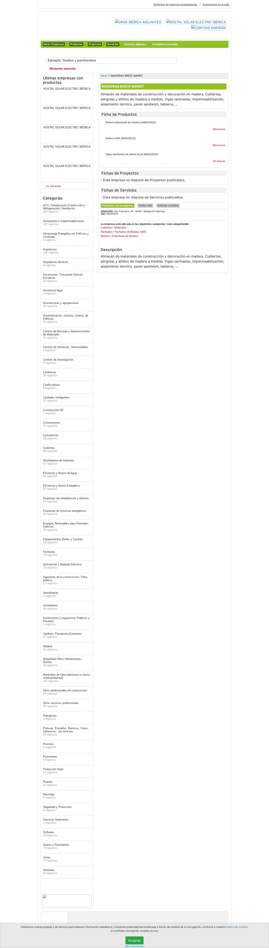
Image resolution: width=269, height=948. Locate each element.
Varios (50, 859)
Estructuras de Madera (125, 236)
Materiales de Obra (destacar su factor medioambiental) (66, 678)
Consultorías (50, 437)
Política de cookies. (236, 926)
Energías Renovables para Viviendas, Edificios (66, 526)
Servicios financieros (56, 821)
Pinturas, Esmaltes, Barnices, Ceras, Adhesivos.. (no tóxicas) (65, 731)
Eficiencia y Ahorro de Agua (60, 474)
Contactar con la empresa (117, 205)
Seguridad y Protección (57, 808)
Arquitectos (51, 251)
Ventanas (50, 871)
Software (50, 834)
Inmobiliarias (50, 594)
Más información (134, 946)
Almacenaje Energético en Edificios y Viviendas (66, 237)
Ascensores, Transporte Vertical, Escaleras (63, 277)
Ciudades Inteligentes (56, 399)
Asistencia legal (52, 292)
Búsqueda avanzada (62, 68)
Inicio (104, 75)
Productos (76, 44)
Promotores (50, 758)
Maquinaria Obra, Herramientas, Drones (62, 662)
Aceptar (134, 940)
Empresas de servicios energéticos (64, 512)
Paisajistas (50, 717)
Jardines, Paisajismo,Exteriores (62, 635)
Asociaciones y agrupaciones (61, 304)
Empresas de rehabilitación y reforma (65, 500)
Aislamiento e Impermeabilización (63, 222)
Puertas (50, 783)
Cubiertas (50, 449)
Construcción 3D (53, 411)
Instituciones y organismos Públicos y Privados (66, 621)
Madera (50, 648)
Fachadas (50, 553)
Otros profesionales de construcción (65, 692)
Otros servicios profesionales (61, 704)
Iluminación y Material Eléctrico (62, 566)
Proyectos (95, 44)
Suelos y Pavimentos (56, 846)
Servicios (113, 44)
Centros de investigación (58, 361)
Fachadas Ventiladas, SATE (130, 231)
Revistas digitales (135, 44)
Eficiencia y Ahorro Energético (61, 487)
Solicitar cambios (168, 205)
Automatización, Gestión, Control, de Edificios (65, 318)
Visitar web (145, 205)
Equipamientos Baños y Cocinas (63, 541)
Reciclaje (49, 796)
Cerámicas (50, 374)
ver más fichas (53, 186)
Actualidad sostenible (165, 44)
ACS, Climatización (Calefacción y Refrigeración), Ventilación (64, 208)
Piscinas (49, 745)
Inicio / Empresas (54, 44)
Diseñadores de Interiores (58, 462)
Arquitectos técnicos (55, 263)
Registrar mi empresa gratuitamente (175, 4)
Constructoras (51, 424)
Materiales (121, 227)
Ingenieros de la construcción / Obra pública (65, 580)
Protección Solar (53, 771)
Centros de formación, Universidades (65, 348)
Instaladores (50, 607)
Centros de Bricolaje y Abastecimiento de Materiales (66, 334)
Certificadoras (51, 386)
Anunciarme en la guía (216, 4)
